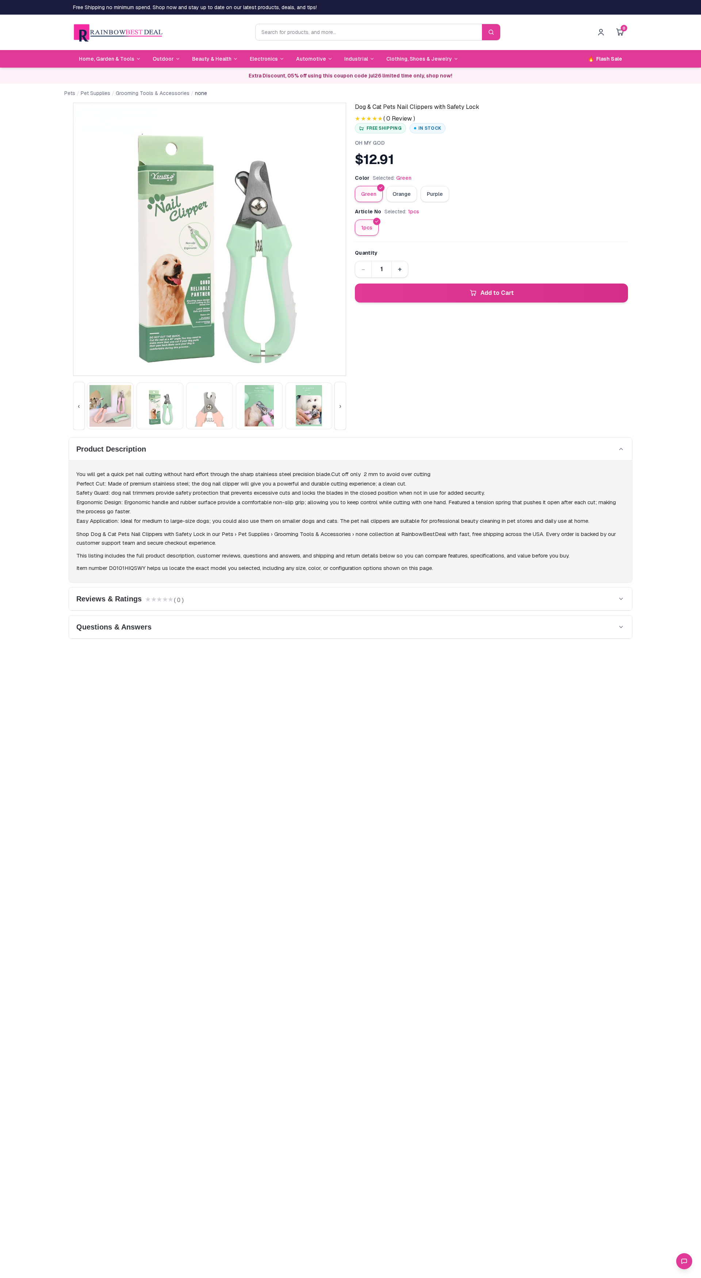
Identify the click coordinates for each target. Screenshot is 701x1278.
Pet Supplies (95, 93)
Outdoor (163, 59)
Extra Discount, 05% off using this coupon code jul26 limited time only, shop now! (350, 75)
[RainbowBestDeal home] (118, 32)
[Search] (491, 32)
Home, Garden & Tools (106, 59)
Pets (69, 93)
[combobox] (369, 32)
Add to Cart (497, 293)
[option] (369, 194)
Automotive (311, 59)
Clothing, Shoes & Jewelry (419, 59)
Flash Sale (605, 59)
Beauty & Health (211, 59)
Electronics (264, 59)
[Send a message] (684, 1261)
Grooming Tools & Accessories (152, 93)
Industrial (356, 59)
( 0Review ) (399, 118)
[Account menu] (601, 32)
